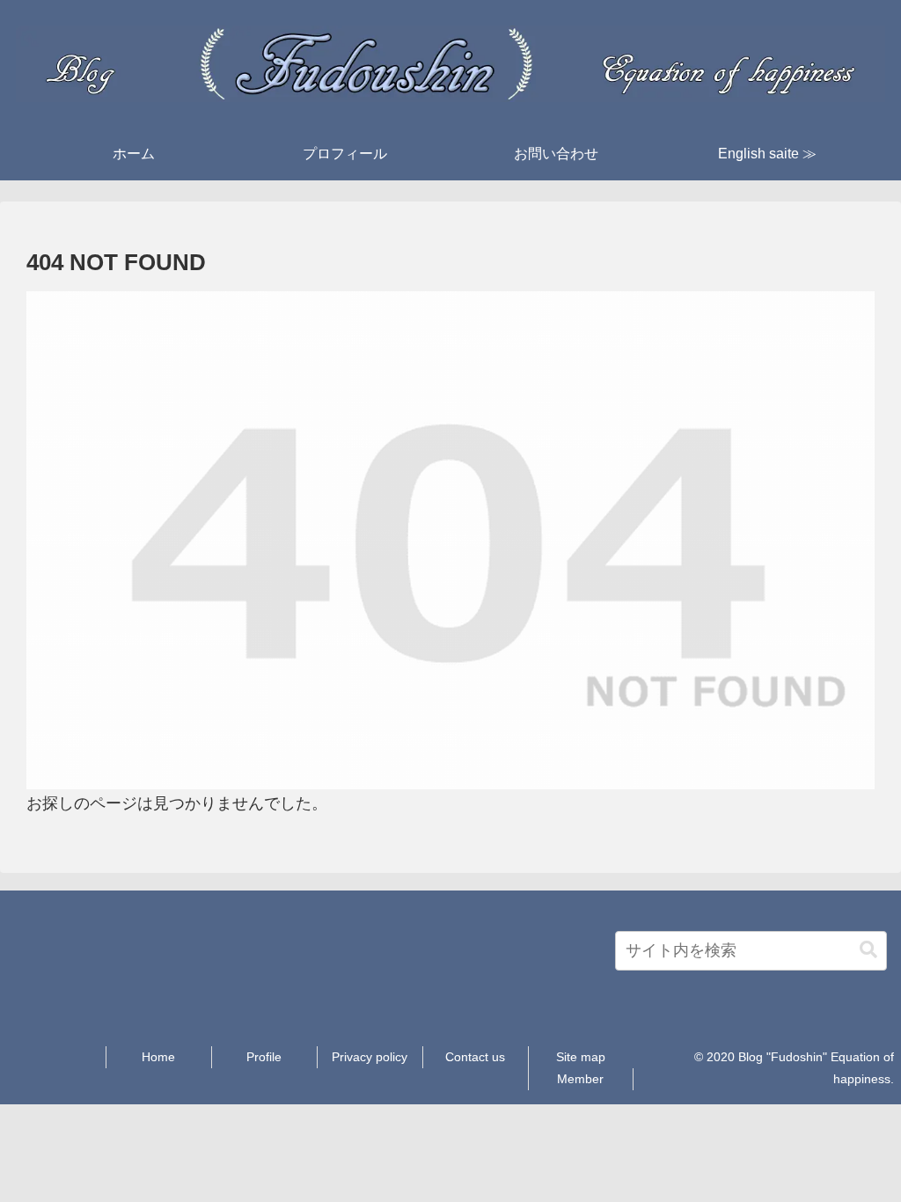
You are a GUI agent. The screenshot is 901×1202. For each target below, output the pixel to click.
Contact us (475, 1057)
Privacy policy (369, 1057)
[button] (868, 950)
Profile (264, 1057)
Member (580, 1079)
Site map (580, 1057)
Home (158, 1057)
